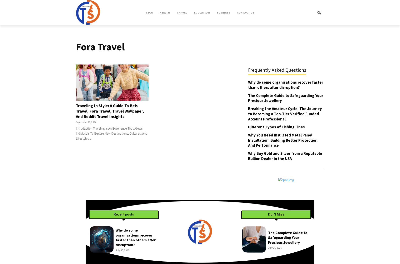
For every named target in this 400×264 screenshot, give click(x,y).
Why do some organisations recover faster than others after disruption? (285, 85)
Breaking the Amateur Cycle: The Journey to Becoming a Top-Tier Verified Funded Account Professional (285, 113)
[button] (302, 12)
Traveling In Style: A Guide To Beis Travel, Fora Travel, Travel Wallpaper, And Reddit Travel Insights (110, 111)
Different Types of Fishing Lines (276, 126)
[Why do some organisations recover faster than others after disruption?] (102, 239)
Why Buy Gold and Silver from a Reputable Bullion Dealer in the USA (285, 156)
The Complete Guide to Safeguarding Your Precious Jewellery (287, 237)
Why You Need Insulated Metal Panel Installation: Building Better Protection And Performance (283, 140)
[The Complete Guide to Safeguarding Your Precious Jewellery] (254, 239)
